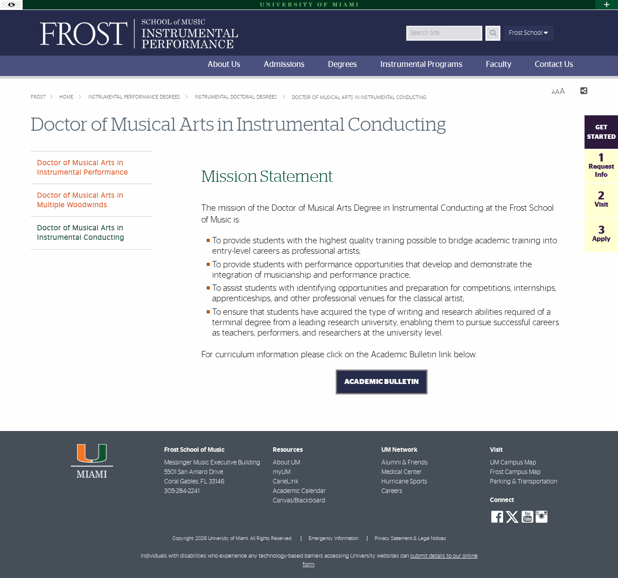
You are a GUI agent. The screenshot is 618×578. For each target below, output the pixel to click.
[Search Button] (492, 33)
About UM (286, 463)
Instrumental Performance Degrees (134, 97)
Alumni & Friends (404, 463)
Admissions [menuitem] (284, 65)
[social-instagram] (541, 517)
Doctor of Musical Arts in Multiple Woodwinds (80, 200)
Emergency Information (333, 538)
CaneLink (286, 482)
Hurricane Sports (404, 482)
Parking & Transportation (523, 482)
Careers (391, 491)
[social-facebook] (497, 517)
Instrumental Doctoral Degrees (236, 97)
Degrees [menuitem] (342, 65)
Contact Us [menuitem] (554, 65)
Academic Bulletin (381, 381)
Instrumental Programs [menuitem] (421, 65)
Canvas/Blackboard (299, 500)
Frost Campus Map (515, 472)
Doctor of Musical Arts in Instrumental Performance (82, 167)
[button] (598, 552)
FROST (38, 97)
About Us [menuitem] (224, 65)
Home (67, 97)
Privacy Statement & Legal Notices (410, 538)
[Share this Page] (579, 92)
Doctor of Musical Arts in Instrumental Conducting (359, 97)
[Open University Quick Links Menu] (606, 4)
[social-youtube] (527, 517)
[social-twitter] (512, 516)
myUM (281, 472)
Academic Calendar (299, 491)
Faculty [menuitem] (498, 65)
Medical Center (401, 472)
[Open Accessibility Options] (11, 4)
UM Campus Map (513, 463)
